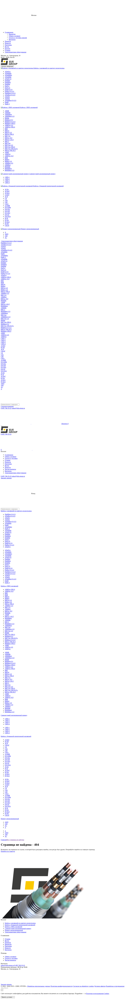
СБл (6, 200)
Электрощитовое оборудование (15, 52)
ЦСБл (7, 220)
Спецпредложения (7, 406)
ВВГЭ (7, 141)
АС (6, 238)
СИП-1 (7, 177)
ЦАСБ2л (8, 216)
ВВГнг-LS (8, 132)
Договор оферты (100, 986)
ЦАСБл (7, 209)
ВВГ (6, 129)
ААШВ (7, 205)
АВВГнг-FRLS (10, 127)
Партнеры (8, 45)
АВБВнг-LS (9, 163)
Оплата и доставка (11, 458)
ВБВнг (7, 159)
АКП (6, 234)
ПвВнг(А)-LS (9, 91)
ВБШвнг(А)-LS (10, 122)
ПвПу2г (7, 88)
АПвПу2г (8, 79)
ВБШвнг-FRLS (10, 123)
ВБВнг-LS (8, 161)
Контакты (12, 39)
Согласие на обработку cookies (83, 986)
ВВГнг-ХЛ (8, 138)
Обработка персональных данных (38, 986)
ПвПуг (7, 86)
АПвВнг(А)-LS (10, 95)
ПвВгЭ (7, 104)
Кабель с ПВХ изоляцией (29, 107)
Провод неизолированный (29, 229)
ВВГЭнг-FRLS (10, 147)
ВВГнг (7, 131)
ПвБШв (7, 84)
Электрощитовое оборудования (12, 241)
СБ (6, 198)
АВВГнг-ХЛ (9, 156)
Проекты (8, 41)
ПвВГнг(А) (8, 89)
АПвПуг (8, 71)
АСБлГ (7, 191)
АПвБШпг (8, 75)
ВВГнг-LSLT (9, 140)
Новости (8, 43)
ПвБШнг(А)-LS (10, 93)
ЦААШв (8, 207)
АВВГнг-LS (9, 125)
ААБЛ (7, 195)
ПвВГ (7, 102)
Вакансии (12, 34)
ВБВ (6, 158)
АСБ (6, 196)
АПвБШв (8, 77)
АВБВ (7, 111)
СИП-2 (7, 179)
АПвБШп (8, 73)
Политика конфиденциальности (61, 986)
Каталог (7, 48)
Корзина (64, 424)
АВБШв (7, 113)
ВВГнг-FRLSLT (10, 150)
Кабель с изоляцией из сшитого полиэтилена (48, 68)
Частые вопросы (10, 469)
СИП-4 (7, 182)
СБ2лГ (7, 225)
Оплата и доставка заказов (18, 38)
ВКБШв (7, 167)
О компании (9, 32)
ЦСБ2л (7, 222)
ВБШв (7, 118)
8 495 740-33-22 (6, 408)
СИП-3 (7, 181)
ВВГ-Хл (7, 136)
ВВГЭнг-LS (9, 145)
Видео (7, 47)
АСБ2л (7, 193)
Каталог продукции (7, 66)
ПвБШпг (8, 82)
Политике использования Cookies (97, 993)
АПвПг (7, 98)
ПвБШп (7, 80)
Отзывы (7, 50)
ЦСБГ (7, 224)
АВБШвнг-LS (9, 116)
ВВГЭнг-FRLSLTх (11, 149)
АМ (6, 236)
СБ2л (6, 204)
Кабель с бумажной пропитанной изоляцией (48, 186)
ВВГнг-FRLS (9, 134)
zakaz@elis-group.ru (18, 408)
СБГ (6, 202)
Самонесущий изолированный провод (42, 174)
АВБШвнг (8, 114)
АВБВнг (8, 165)
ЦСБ (6, 218)
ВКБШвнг (8, 168)
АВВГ (7, 152)
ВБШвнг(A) (9, 120)
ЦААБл (7, 213)
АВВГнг (8, 154)
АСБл (7, 189)
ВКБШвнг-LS (9, 170)
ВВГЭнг (8, 143)
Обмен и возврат (14, 36)
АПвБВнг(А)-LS (10, 100)
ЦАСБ (7, 215)
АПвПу (7, 97)
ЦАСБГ (7, 211)
